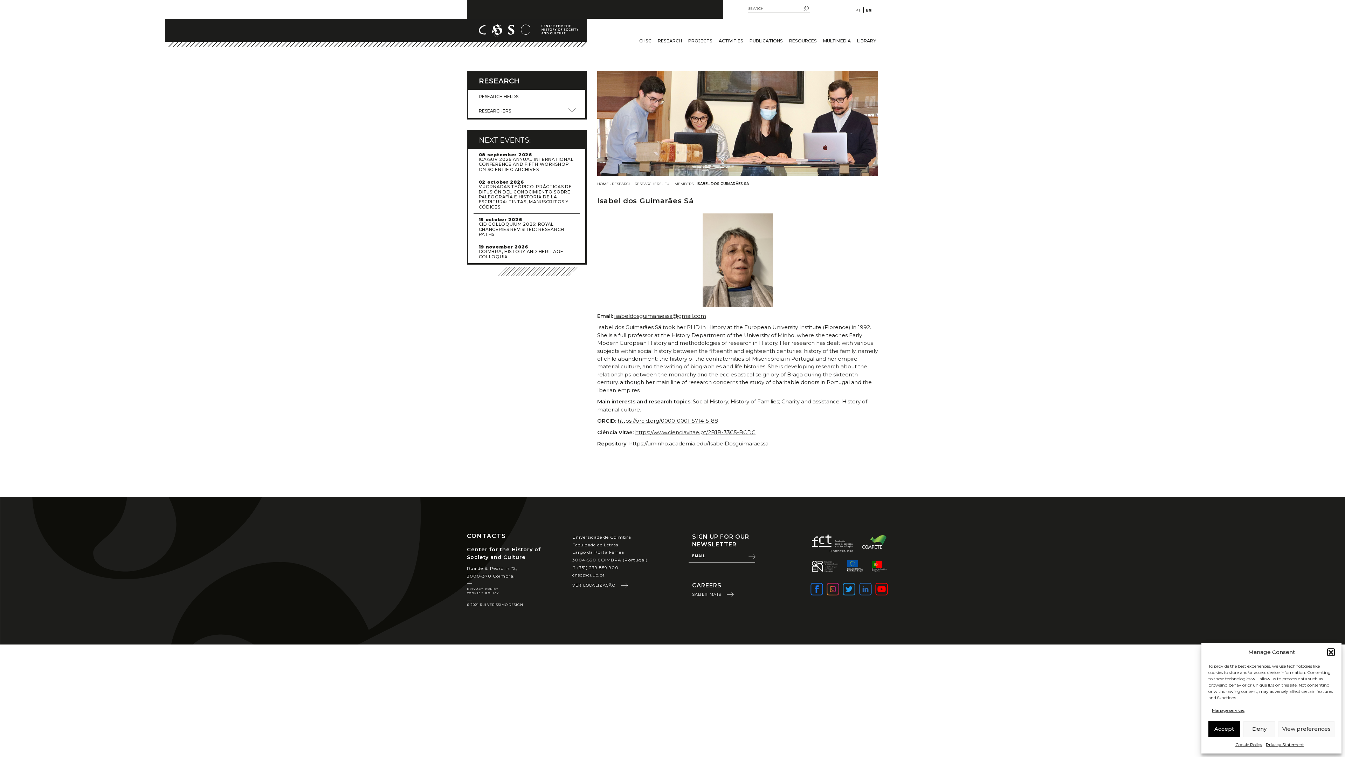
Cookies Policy (483, 593)
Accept (1224, 728)
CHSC (645, 40)
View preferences (1306, 728)
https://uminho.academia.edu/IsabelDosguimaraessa (698, 443)
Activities (731, 40)
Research (670, 40)
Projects (700, 40)
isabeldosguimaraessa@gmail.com (660, 316)
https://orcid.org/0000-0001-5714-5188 (668, 420)
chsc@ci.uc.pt (588, 575)
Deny (1259, 728)
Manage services (1228, 710)
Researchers (648, 184)
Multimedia (837, 40)
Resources (803, 40)
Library (866, 40)
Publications (766, 40)
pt (858, 10)
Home (603, 184)
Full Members (679, 184)
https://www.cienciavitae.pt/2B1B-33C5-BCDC (695, 432)
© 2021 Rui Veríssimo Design (495, 605)
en (868, 10)
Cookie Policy (1248, 744)
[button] (1330, 652)
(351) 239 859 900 (595, 567)
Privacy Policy (483, 589)
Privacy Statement (1285, 744)
